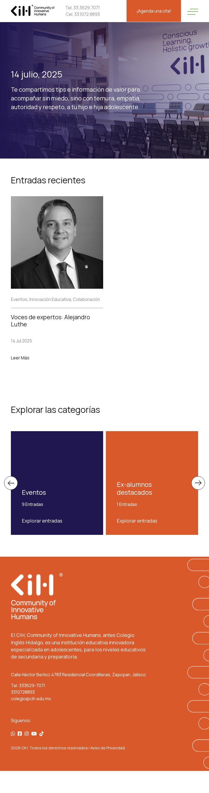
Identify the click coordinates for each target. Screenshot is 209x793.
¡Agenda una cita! (154, 11)
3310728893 (23, 692)
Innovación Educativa (50, 299)
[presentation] (11, 483)
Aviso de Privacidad (107, 747)
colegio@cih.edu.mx (31, 699)
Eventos (19, 299)
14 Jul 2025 (21, 341)
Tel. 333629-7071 (28, 685)
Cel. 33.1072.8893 (83, 14)
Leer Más (20, 358)
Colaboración (86, 299)
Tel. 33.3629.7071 (82, 8)
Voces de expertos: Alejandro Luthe (50, 321)
